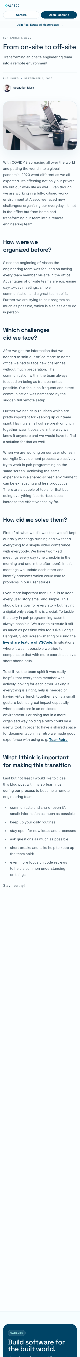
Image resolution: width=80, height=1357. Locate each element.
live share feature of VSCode (27, 642)
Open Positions (59, 14)
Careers (21, 14)
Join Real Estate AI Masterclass (40, 24)
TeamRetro (58, 740)
